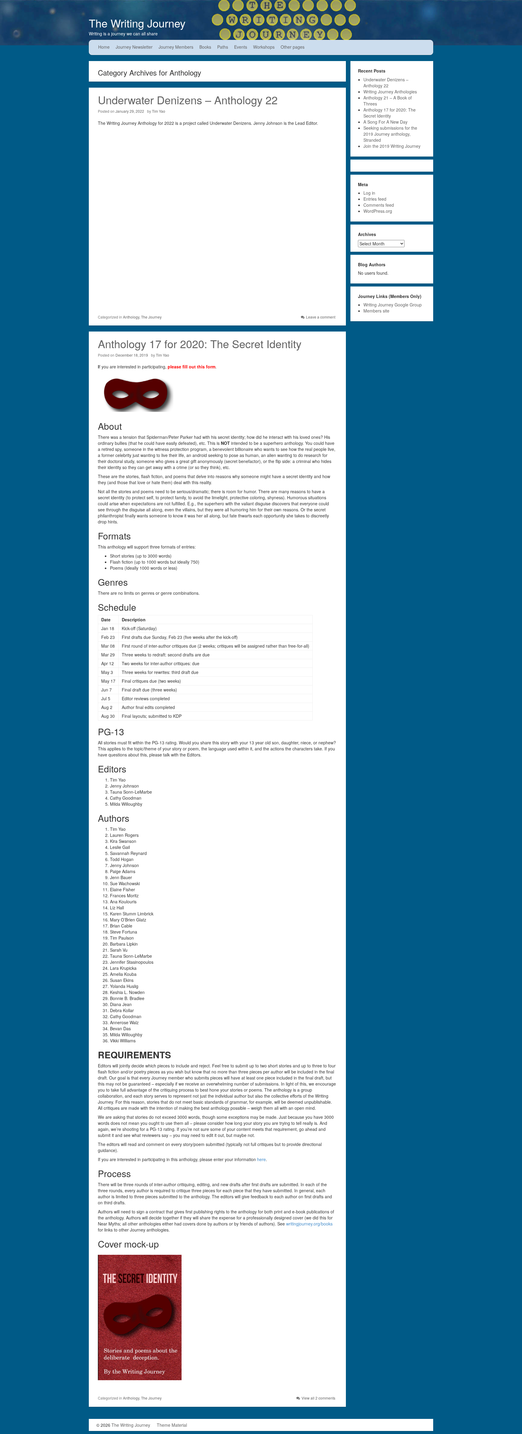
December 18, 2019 (131, 355)
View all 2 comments (318, 1397)
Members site (376, 311)
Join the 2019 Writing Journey (391, 146)
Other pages (292, 47)
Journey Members (176, 47)
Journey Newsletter (134, 47)
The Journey (151, 316)
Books (205, 47)
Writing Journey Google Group (392, 305)
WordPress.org (377, 211)
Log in (369, 193)
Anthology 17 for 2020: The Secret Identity (199, 343)
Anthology (131, 316)
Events (240, 47)
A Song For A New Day (385, 122)
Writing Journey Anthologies (390, 92)
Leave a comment (320, 316)
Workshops (264, 47)
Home (104, 47)
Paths (222, 47)
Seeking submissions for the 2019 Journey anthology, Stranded (390, 134)
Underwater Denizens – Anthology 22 (188, 99)
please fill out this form (191, 367)
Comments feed (378, 205)
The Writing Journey (137, 23)
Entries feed (374, 199)
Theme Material (172, 1425)
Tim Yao (158, 111)
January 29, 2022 (129, 111)
